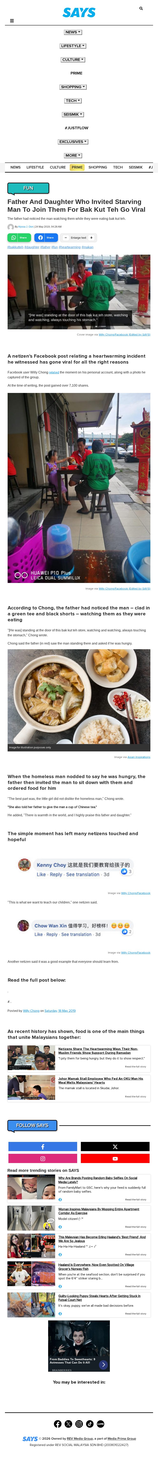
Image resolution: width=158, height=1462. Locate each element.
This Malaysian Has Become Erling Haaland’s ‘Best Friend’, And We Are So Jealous (102, 1239)
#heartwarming (70, 247)
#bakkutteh (15, 247)
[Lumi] (100, 1424)
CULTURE (71, 59)
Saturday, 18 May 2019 (60, 1010)
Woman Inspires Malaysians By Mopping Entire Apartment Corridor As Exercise (98, 1211)
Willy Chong (31, 1010)
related (54, 372)
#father (45, 247)
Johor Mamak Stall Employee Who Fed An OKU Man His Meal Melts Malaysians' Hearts (100, 1081)
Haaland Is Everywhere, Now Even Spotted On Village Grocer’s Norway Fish (96, 1266)
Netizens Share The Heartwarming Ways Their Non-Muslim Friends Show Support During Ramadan (98, 1051)
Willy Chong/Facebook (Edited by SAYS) (124, 334)
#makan (87, 247)
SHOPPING (71, 87)
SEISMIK (71, 114)
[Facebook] (58, 1424)
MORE (71, 155)
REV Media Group (80, 1439)
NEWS (71, 32)
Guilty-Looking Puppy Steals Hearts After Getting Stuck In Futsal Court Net (99, 1298)
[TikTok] (90, 1424)
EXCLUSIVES (71, 141)
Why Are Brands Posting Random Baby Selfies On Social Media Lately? (97, 1180)
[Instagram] (79, 1424)
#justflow (76, 128)
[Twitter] (68, 1424)
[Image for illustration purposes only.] (79, 696)
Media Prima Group (122, 1439)
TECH (71, 100)
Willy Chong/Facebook (135, 893)
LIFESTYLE (71, 46)
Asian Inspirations (139, 757)
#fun (54, 247)
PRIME (76, 73)
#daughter (31, 247)
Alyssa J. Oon (25, 226)
